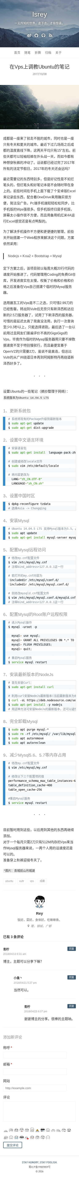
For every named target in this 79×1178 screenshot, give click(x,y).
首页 (17, 52)
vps (32, 881)
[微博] (29, 35)
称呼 (7, 1048)
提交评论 (13, 1145)
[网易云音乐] (44, 35)
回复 (71, 948)
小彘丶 (18, 977)
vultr (21, 881)
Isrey (39, 14)
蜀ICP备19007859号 (40, 1167)
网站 (6, 1081)
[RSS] (50, 35)
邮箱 (7, 1064)
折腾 (38, 52)
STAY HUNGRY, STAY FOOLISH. (39, 1162)
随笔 (27, 52)
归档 (48, 52)
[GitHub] (37, 35)
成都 (42, 881)
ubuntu (9, 881)
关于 (58, 52)
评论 (6, 1097)
